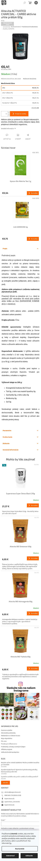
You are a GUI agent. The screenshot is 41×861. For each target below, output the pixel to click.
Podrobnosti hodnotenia (30, 27)
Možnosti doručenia (29, 79)
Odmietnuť (10, 856)
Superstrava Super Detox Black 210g (20, 493)
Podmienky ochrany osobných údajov (13, 747)
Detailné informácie (7, 129)
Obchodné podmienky (8, 733)
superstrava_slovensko (12, 802)
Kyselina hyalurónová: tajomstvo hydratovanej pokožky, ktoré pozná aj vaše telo (19, 771)
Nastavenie (19, 849)
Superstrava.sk (9, 799)
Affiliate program (6, 749)
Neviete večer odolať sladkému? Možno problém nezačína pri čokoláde (20, 764)
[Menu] (36, 3)
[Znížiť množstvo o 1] (9, 115)
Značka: (8, 29)
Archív (5, 783)
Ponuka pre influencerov (9, 744)
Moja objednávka (6, 738)
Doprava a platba (6, 730)
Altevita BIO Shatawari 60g (20, 546)
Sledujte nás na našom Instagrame (21, 689)
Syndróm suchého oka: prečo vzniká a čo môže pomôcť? (19, 777)
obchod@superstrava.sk (12, 792)
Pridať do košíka (20, 114)
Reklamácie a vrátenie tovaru (10, 736)
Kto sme (4, 741)
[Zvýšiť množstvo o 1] (9, 112)
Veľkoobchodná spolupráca (10, 752)
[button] (20, 509)
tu (10, 843)
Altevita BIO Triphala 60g (20, 657)
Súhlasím (29, 856)
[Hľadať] (24, 3)
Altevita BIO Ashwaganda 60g (20, 601)
